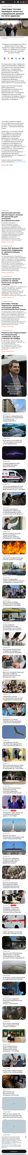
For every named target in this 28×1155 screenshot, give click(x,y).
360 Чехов (9, 165)
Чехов (24, 19)
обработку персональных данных (9, 1144)
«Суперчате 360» (20, 162)
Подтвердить (14, 1151)
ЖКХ (21, 19)
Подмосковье (5, 19)
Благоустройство (14, 19)
